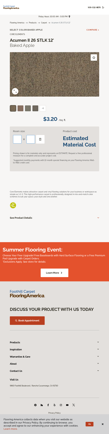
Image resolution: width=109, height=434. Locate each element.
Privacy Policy (54, 413)
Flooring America (17, 23)
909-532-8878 (94, 7)
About (13, 363)
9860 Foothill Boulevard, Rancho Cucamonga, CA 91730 (34, 386)
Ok (89, 424)
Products (33, 23)
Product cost (70, 131)
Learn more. (11, 428)
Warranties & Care (20, 356)
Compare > (93, 30)
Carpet (44, 23)
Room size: (19, 131)
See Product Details (21, 217)
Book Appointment (28, 320)
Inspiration (16, 349)
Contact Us (16, 371)
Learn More (52, 272)
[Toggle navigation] (103, 7)
